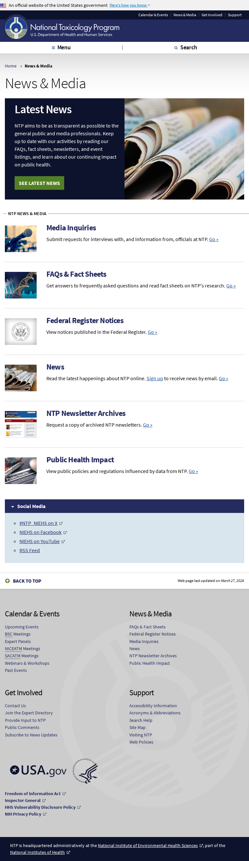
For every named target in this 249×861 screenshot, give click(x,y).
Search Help (140, 720)
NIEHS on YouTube (39, 541)
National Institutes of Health (37, 852)
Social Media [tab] (31, 506)
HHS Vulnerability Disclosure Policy (40, 807)
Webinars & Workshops (27, 663)
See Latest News (39, 183)
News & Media (184, 15)
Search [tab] (188, 47)
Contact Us (15, 706)
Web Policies (141, 742)
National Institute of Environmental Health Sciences (148, 845)
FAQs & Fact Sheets (76, 274)
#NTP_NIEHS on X (38, 523)
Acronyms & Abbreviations (155, 713)
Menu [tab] (64, 47)
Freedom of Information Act (33, 793)
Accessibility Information (153, 706)
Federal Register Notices (85, 320)
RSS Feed (29, 550)
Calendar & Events (153, 15)
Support (235, 15)
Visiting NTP (140, 735)
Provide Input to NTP (25, 720)
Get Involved (212, 15)
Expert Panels (18, 641)
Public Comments (22, 727)
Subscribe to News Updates (31, 735)
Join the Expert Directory (29, 713)
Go (214, 239)
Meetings (17, 634)
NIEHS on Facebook (40, 532)
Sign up (155, 378)
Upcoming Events (22, 627)
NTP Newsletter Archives (86, 413)
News (55, 367)
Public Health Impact (80, 460)
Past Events (16, 670)
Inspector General (23, 800)
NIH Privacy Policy (23, 814)
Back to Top (27, 581)
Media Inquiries (71, 228)
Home (11, 66)
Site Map (137, 727)
